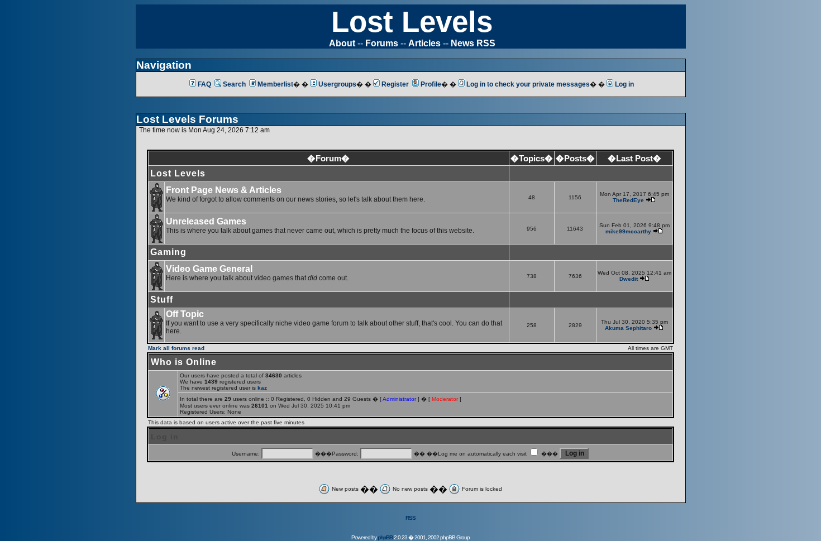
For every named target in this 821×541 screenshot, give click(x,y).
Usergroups (337, 84)
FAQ (204, 84)
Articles (424, 43)
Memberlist (275, 84)
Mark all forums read (176, 348)
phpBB (385, 537)
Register (395, 84)
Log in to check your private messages (528, 84)
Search (234, 84)
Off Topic (185, 314)
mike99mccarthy (628, 231)
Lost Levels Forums (187, 119)
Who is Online (184, 362)
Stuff (161, 299)
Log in (624, 84)
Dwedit (628, 279)
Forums (381, 43)
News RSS (473, 43)
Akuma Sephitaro (628, 328)
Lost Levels (412, 21)
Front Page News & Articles (223, 190)
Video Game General (209, 269)
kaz (262, 388)
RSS (410, 518)
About (342, 43)
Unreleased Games (206, 221)
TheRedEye (628, 200)
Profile (431, 84)
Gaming (168, 252)
